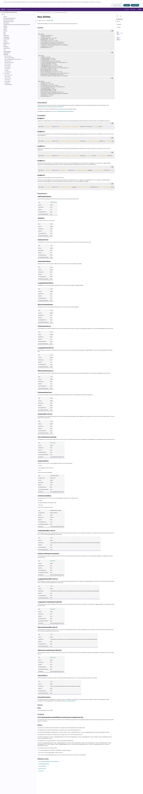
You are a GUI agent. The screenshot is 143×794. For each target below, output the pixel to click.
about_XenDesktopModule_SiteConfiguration (13, 59)
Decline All (134, 5)
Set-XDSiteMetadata (8, 84)
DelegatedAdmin (6, 38)
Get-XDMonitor (7, 68)
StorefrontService (6, 48)
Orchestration (5, 46)
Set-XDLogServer (8, 81)
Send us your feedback (119, 38)
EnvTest (4, 40)
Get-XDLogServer (8, 67)
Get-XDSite (7, 70)
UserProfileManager (7, 51)
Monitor (4, 45)
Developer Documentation (14, 9)
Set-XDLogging (7, 79)
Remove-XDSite (7, 76)
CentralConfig (6, 35)
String (51, 223)
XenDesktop (5, 54)
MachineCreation (6, 43)
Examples (5, 26)
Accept (126, 5)
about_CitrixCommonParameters (9, 18)
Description (119, 24)
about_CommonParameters (70, 700)
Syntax (118, 21)
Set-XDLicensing (8, 78)
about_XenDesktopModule (9, 57)
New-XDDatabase (8, 71)
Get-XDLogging (7, 65)
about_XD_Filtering (8, 56)
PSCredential (52, 442)
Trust (4, 49)
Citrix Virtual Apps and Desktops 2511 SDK (60, 12)
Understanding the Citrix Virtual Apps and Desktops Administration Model (16, 24)
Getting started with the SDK (8, 21)
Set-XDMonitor (7, 82)
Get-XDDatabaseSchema (9, 62)
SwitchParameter (53, 202)
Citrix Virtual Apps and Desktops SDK (46, 12)
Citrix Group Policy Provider (8, 19)
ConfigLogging (6, 37)
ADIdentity (5, 27)
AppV (4, 32)
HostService (5, 41)
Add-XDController (8, 60)
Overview (5, 16)
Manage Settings (117, 5)
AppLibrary (5, 30)
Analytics (5, 29)
